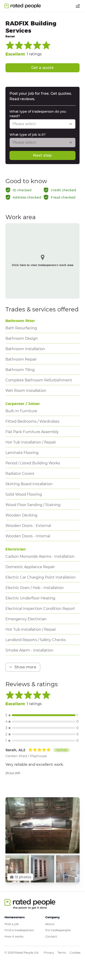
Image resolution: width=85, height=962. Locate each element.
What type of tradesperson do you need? (38, 113)
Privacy (49, 952)
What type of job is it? (28, 135)
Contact (51, 936)
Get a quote (42, 67)
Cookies (75, 952)
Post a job (12, 924)
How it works (14, 936)
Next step (42, 155)
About (49, 924)
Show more (25, 667)
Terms (62, 952)
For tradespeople (57, 930)
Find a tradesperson (19, 930)
